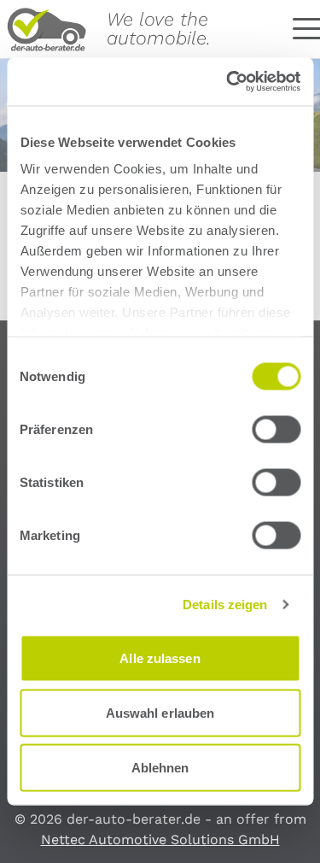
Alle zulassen (159, 657)
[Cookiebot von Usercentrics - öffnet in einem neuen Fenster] (227, 82)
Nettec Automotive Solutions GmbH (160, 839)
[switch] (276, 429)
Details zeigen (225, 604)
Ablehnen (160, 767)
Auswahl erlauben (160, 712)
